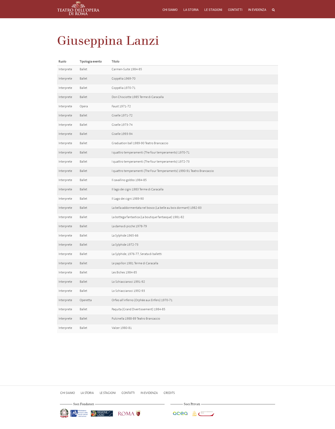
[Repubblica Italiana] (64, 412)
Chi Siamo (170, 10)
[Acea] (180, 412)
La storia (191, 10)
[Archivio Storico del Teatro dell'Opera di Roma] (78, 8)
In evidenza (257, 10)
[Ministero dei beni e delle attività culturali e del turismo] (79, 412)
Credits (169, 393)
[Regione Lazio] (102, 412)
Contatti (235, 10)
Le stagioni (213, 10)
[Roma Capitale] (134, 412)
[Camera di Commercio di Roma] (203, 412)
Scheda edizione (261, 70)
